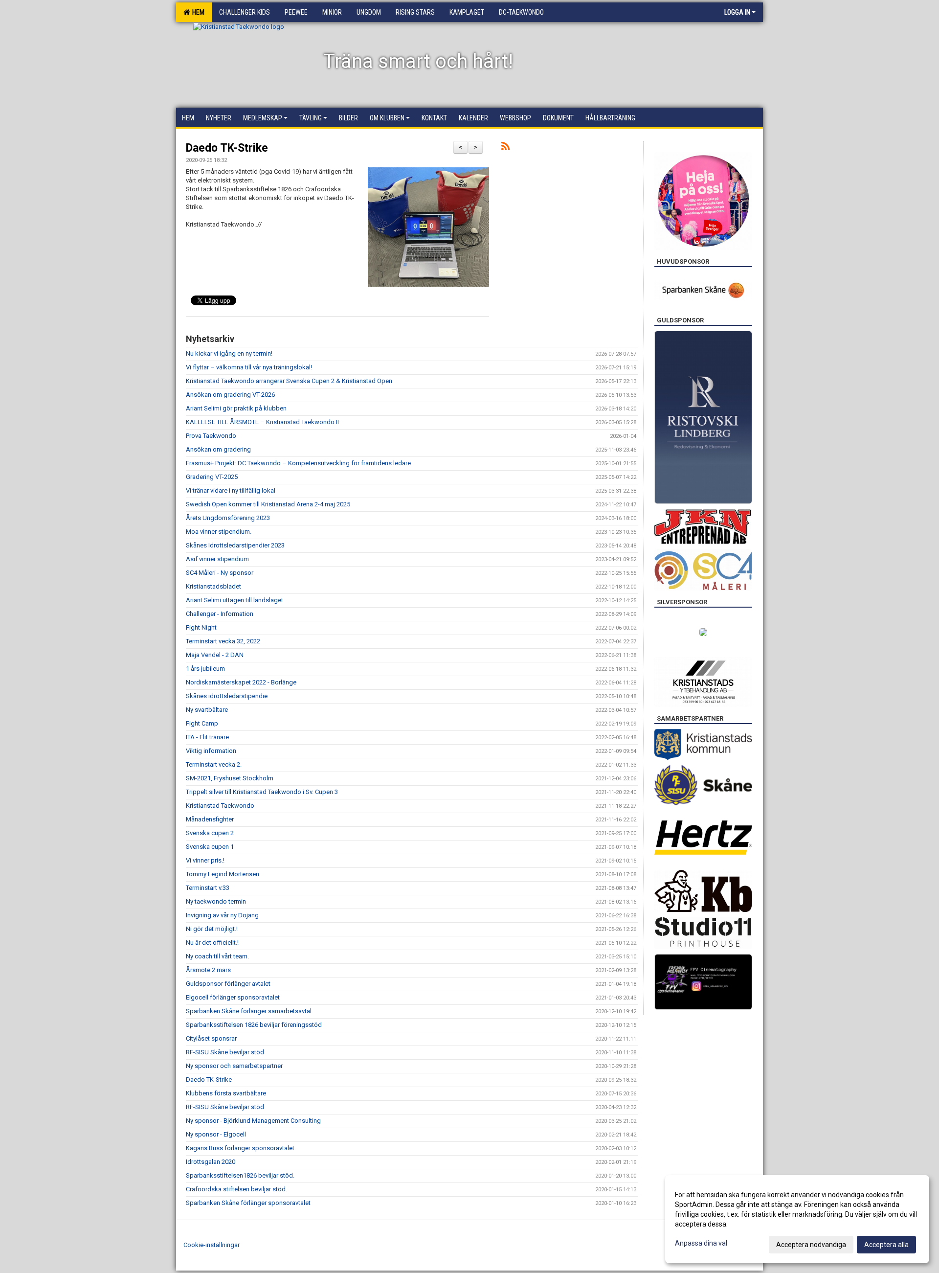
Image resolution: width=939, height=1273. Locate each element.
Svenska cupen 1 (210, 846)
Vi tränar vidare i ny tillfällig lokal (230, 490)
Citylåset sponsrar (211, 1038)
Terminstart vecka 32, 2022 (223, 641)
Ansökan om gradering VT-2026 (230, 394)
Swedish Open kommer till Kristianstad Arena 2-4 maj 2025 (268, 504)
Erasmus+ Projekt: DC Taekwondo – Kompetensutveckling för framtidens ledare (298, 463)
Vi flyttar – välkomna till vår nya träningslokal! (249, 367)
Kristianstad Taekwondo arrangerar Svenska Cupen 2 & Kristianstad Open (289, 381)
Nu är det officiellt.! (212, 942)
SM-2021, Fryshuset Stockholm (229, 778)
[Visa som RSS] (505, 148)
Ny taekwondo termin (216, 901)
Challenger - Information (219, 613)
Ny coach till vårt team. (217, 956)
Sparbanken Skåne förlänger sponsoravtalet (248, 1202)
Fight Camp (202, 723)
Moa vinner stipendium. (218, 531)
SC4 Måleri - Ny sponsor (219, 572)
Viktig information (211, 750)
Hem (196, 12)
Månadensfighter (210, 819)
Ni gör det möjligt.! (212, 928)
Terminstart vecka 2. (214, 764)
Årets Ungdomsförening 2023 (228, 518)
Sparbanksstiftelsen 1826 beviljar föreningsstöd (254, 1024)
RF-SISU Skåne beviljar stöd (225, 1052)
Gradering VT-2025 (212, 476)
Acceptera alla (886, 1245)
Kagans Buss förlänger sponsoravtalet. (241, 1148)
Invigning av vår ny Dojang (222, 915)
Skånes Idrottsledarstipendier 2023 (235, 545)
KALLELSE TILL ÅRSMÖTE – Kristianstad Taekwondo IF (263, 422)
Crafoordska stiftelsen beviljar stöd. (236, 1189)
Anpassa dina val (701, 1243)
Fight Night (201, 627)
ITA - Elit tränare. (208, 737)
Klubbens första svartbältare (226, 1093)
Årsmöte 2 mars (208, 970)
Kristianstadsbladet (213, 586)
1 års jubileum (205, 668)
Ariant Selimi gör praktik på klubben (236, 408)
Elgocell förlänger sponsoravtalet (233, 997)
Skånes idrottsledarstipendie (227, 696)
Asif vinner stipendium (217, 559)
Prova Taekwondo (211, 435)
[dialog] (797, 1219)
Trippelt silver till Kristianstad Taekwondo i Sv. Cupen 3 (262, 792)
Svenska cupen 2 (210, 833)
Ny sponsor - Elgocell (216, 1134)
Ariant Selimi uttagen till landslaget (234, 600)
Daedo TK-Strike (227, 148)
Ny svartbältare (207, 709)
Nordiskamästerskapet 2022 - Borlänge (241, 682)
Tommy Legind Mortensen (222, 874)
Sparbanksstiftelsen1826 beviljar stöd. (240, 1175)
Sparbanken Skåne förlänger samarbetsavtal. (249, 1011)
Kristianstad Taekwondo (220, 805)
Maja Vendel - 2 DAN (215, 655)
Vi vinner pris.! (205, 860)
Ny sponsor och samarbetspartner (234, 1065)
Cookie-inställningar (211, 1245)
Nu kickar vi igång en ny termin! (229, 353)
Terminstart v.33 (207, 887)
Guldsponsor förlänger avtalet (228, 983)
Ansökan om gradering (218, 449)
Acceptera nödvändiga (811, 1245)
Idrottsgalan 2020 (210, 1161)
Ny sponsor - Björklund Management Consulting (253, 1120)
